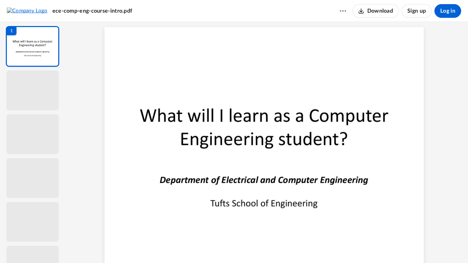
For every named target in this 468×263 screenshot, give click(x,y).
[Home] (27, 10)
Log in (447, 11)
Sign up (416, 11)
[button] (32, 46)
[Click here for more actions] (343, 11)
